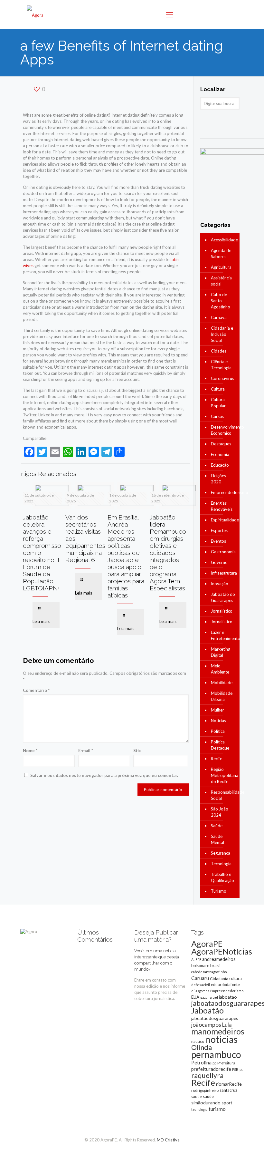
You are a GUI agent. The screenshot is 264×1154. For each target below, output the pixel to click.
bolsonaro (200, 965)
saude (196, 1096)
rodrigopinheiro (205, 1090)
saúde (208, 1096)
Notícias (218, 720)
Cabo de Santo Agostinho (220, 300)
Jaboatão (207, 1010)
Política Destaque (220, 745)
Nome (30, 750)
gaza (204, 997)
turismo (217, 1109)
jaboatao (228, 997)
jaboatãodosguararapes (214, 1018)
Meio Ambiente (220, 668)
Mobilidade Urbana (221, 696)
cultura (235, 978)
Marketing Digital (220, 652)
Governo (219, 562)
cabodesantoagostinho (209, 972)
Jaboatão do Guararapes (223, 597)
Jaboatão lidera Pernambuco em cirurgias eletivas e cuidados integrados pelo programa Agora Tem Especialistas (168, 553)
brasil (215, 965)
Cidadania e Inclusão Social (222, 334)
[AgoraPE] (35, 14)
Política (218, 731)
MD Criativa (168, 1139)
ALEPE (196, 959)
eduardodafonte (225, 984)
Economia (220, 454)
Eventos (218, 541)
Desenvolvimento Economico (223, 430)
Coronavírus (222, 378)
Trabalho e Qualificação (222, 877)
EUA (195, 997)
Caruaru (200, 978)
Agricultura (221, 267)
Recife (216, 758)
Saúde (216, 825)
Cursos (217, 416)
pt (241, 1069)
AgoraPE (206, 943)
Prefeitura (226, 1063)
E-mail (85, 750)
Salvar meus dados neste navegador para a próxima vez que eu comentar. (104, 775)
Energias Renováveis (221, 506)
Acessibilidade (223, 239)
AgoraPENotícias (221, 951)
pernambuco (216, 1054)
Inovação (219, 583)
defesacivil (200, 985)
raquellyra (207, 1075)
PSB (235, 1069)
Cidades (218, 351)
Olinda (201, 1047)
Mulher (217, 710)
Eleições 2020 (218, 478)
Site (137, 750)
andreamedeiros (219, 959)
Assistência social (221, 280)
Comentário (36, 690)
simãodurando (206, 1102)
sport (227, 1102)
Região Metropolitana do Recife (223, 775)
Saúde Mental (217, 839)
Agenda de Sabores (221, 253)
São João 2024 (219, 812)
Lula (227, 1025)
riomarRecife (229, 1084)
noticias (221, 1039)
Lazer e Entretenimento (223, 635)
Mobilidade (221, 682)
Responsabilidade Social (223, 795)
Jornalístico (221, 611)
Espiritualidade (223, 519)
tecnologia (199, 1109)
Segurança (220, 853)
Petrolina (201, 1062)
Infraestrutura (223, 573)
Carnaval (219, 317)
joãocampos (206, 1024)
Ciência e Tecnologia (221, 364)
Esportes (219, 530)
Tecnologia (221, 863)
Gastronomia (223, 551)
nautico (197, 1041)
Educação (220, 465)
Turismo (218, 891)
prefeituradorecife (211, 1069)
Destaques (221, 443)
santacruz (228, 1090)
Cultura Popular (218, 402)
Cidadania (219, 978)
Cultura (218, 389)
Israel (213, 997)
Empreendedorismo (223, 492)
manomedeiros (217, 1031)
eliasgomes (200, 991)
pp (214, 1063)
